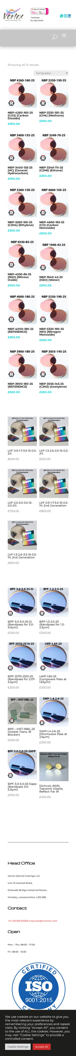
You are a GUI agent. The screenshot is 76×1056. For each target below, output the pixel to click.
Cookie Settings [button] (17, 1046)
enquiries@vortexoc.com (43, 920)
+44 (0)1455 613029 (18, 920)
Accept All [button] (41, 1046)
